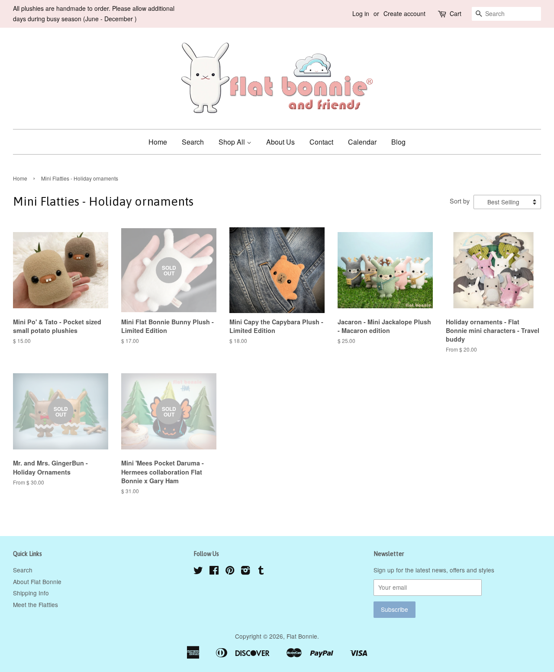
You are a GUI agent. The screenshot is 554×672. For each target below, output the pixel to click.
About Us (280, 142)
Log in (360, 13)
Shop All (233, 142)
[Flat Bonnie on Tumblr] (261, 571)
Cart (455, 13)
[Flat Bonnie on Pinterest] (230, 571)
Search (193, 142)
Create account (404, 13)
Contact (321, 142)
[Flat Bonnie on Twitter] (198, 571)
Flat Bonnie (302, 636)
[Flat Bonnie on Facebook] (214, 571)
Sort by (460, 200)
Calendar (362, 142)
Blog (398, 142)
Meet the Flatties (35, 604)
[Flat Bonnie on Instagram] (245, 571)
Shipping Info (31, 592)
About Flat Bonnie (37, 581)
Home (157, 142)
